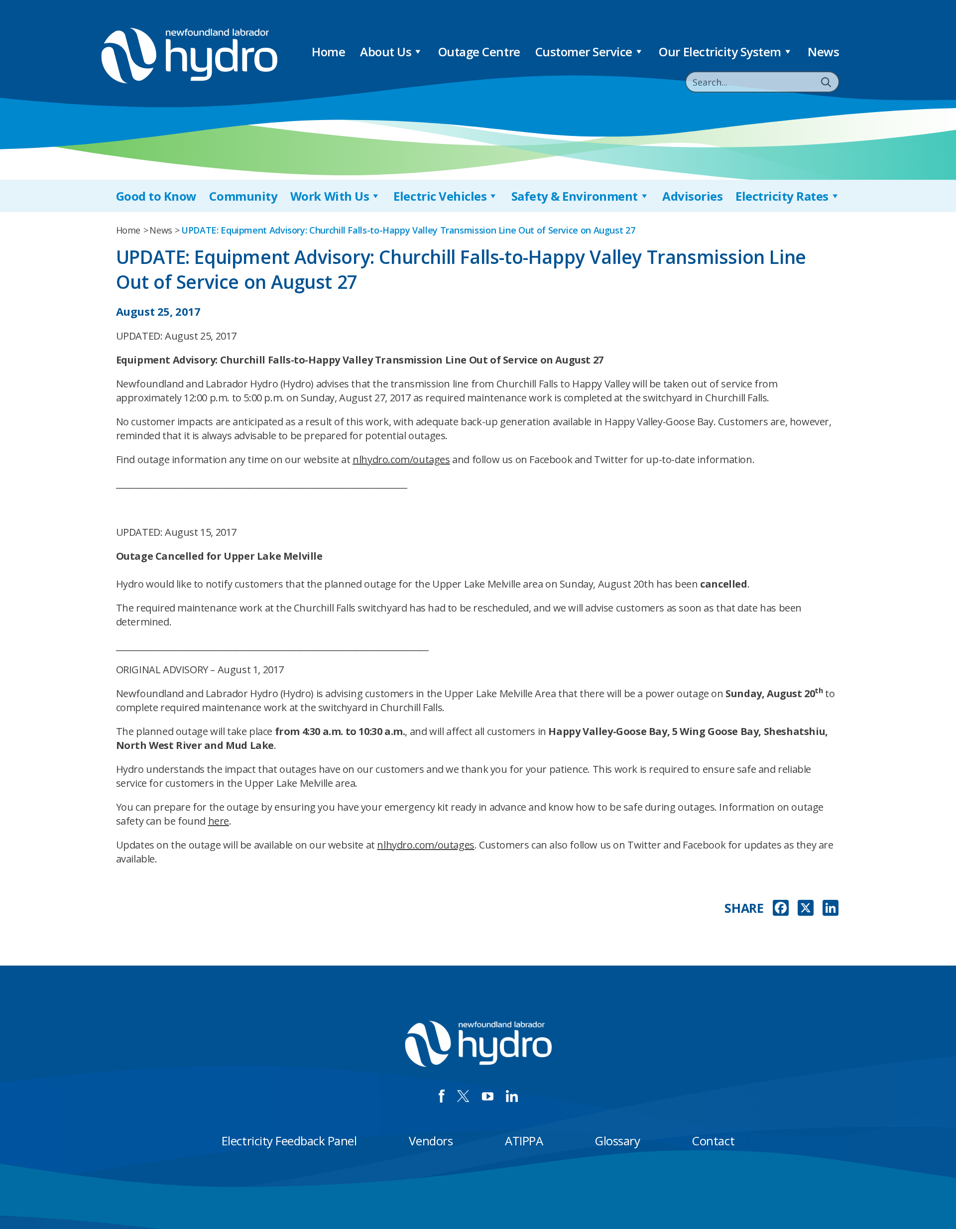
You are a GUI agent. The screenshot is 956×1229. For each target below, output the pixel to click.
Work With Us (329, 196)
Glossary (617, 1140)
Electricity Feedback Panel (289, 1140)
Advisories (692, 196)
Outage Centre (479, 51)
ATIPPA (524, 1140)
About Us (385, 51)
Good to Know (156, 196)
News (823, 51)
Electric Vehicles (439, 196)
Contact (713, 1140)
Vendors (431, 1140)
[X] (806, 909)
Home (328, 51)
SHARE (743, 908)
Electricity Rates (782, 196)
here (218, 821)
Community (243, 196)
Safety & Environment (574, 196)
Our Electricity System (720, 51)
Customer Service (583, 51)
